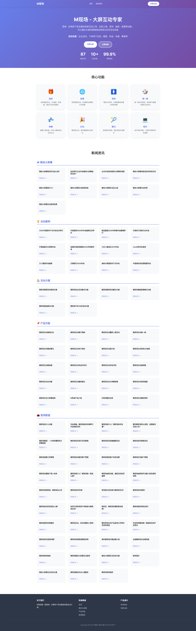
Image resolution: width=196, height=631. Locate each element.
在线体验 (124, 605)
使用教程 (82, 615)
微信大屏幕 (83, 608)
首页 (91, 4)
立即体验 (105, 44)
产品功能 (82, 611)
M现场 (40, 3)
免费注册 (153, 4)
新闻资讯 (99, 4)
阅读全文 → (43, 178)
